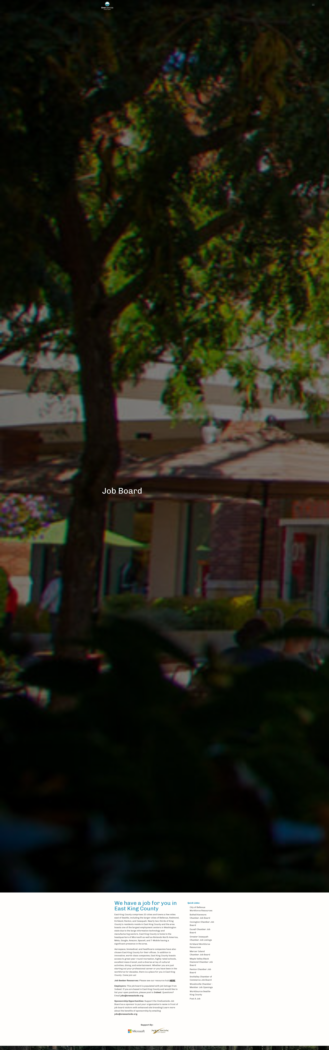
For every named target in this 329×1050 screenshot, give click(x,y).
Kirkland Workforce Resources (200, 946)
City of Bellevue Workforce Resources (201, 909)
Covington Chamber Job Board (202, 923)
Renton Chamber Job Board (200, 971)
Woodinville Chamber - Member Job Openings (201, 986)
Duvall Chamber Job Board (200, 931)
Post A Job (195, 998)
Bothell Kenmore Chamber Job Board (200, 916)
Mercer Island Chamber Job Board (200, 953)
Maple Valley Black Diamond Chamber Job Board (201, 961)
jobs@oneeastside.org (131, 995)
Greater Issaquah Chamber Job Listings (201, 938)
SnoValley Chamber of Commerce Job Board (201, 978)
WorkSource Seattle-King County (200, 993)
